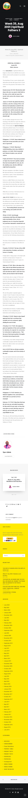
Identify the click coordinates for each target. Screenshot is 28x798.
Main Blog (14, 779)
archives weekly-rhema (9, 433)
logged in (14, 517)
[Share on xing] (20, 504)
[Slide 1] (12, 494)
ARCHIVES (17, 18)
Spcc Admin (16, 36)
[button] (24, 6)
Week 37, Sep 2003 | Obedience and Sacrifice (14, 480)
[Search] (19, 6)
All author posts (8, 456)
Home (11, 53)
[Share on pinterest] (12, 504)
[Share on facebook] (6, 504)
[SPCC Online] (7, 6)
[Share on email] (7, 506)
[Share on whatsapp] (16, 504)
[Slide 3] (16, 494)
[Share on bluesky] (18, 504)
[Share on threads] (10, 504)
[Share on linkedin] (14, 504)
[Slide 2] (14, 494)
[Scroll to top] (25, 795)
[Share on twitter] (8, 504)
